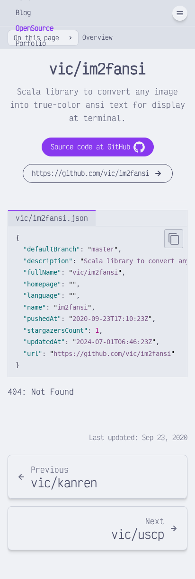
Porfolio (31, 43)
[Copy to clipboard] (173, 238)
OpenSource (34, 28)
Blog (23, 12)
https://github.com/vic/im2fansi (90, 173)
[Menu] (179, 13)
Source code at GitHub (90, 146)
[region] (97, 301)
